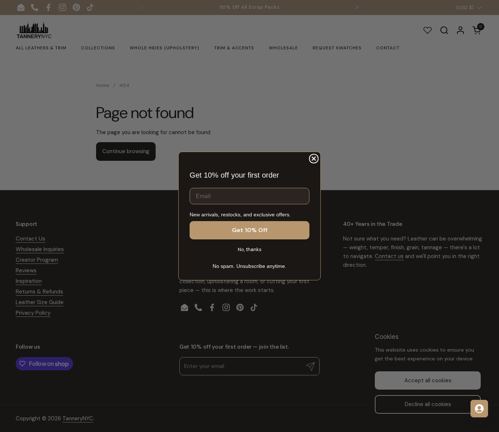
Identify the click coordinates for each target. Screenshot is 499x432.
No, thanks (250, 249)
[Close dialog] (314, 159)
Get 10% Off (249, 230)
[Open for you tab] (479, 408)
